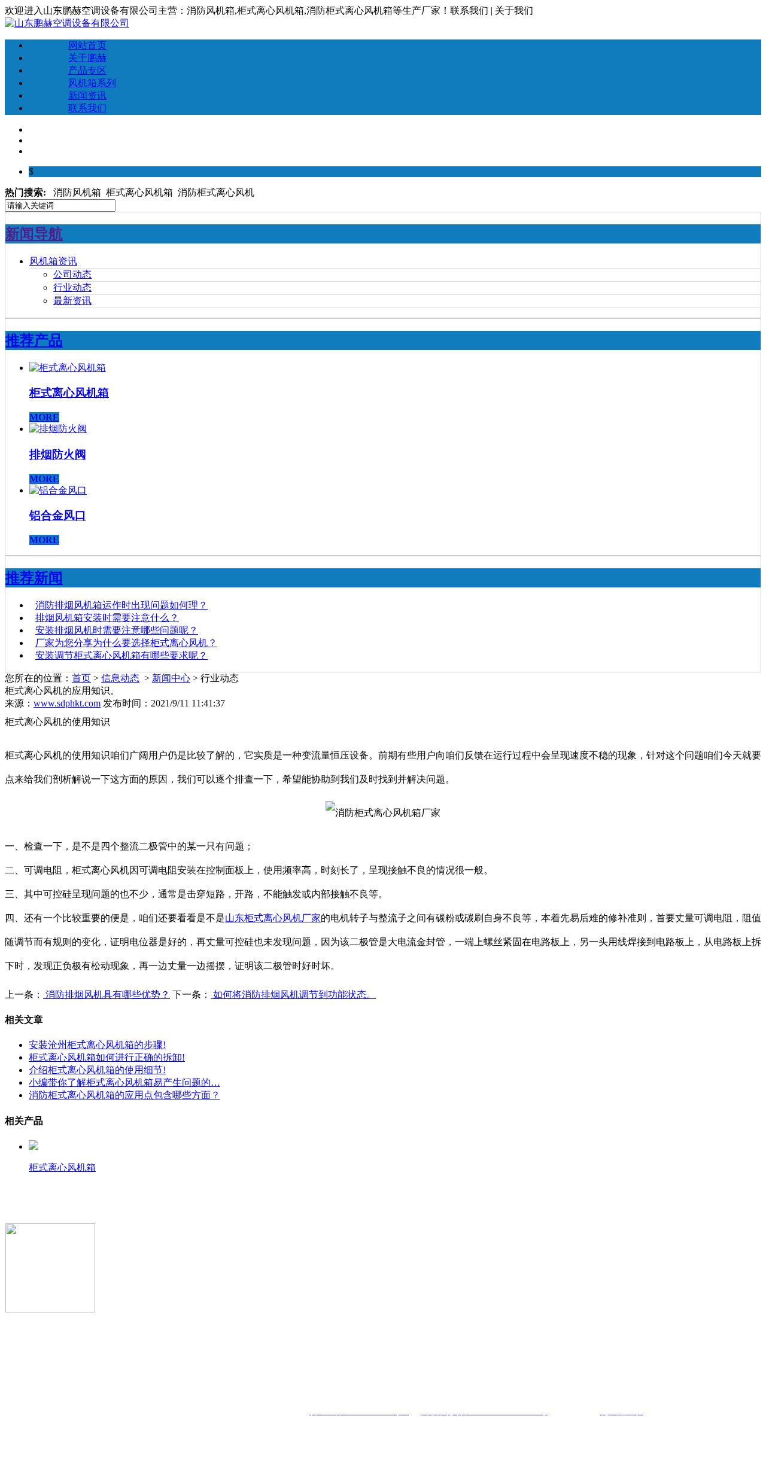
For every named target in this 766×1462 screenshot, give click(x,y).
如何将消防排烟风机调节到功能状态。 (293, 994)
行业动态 (72, 287)
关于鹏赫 (87, 58)
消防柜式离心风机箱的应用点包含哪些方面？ (124, 1095)
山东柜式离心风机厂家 (273, 918)
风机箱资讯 (53, 261)
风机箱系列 (92, 83)
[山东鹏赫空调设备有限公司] (67, 23)
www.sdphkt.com (67, 703)
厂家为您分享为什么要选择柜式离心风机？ (126, 643)
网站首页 (87, 45)
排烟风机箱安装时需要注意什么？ (107, 618)
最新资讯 (72, 301)
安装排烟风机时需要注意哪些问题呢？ (116, 630)
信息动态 (120, 678)
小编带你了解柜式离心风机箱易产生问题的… (124, 1082)
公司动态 (72, 274)
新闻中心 (171, 678)
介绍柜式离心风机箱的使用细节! (97, 1070)
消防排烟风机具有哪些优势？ (106, 994)
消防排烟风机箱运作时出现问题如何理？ (121, 605)
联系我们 (87, 108)
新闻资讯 (87, 95)
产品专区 (87, 70)
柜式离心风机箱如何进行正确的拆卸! (107, 1057)
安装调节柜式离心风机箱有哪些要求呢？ (121, 655)
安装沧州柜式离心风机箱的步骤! (97, 1045)
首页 (81, 678)
